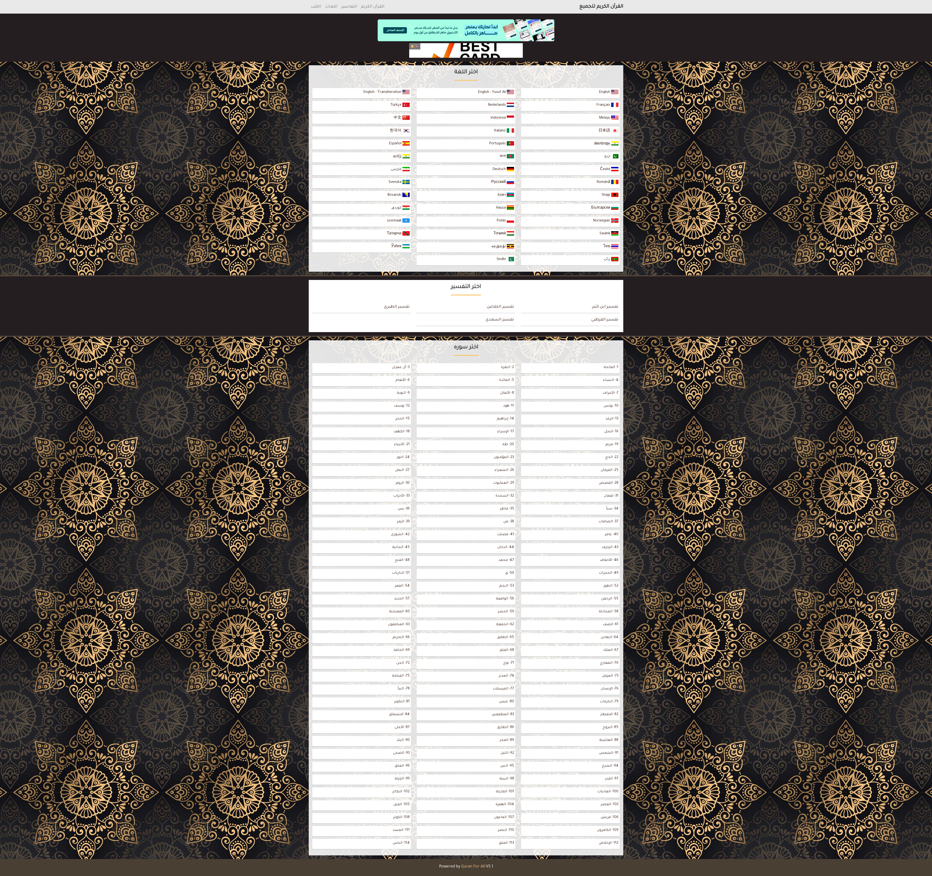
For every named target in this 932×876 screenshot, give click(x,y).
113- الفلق (506, 843)
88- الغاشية (608, 740)
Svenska (395, 182)
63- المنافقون (399, 625)
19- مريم (611, 445)
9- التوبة (403, 393)
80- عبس (506, 702)
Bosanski (394, 195)
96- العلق (402, 766)
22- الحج (611, 457)
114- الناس (401, 843)
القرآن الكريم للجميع (601, 6)
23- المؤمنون (504, 457)
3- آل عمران (401, 367)
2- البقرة (507, 367)
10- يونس (611, 406)
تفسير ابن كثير (605, 307)
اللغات (331, 7)
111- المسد (401, 830)
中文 (398, 118)
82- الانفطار (609, 715)
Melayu (605, 118)
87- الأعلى (402, 727)
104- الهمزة (505, 805)
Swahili (605, 234)
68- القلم (507, 650)
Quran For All (473, 867)
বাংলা (503, 157)
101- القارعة (505, 792)
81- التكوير (402, 702)
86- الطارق (505, 727)
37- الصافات (608, 522)
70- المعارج (609, 663)
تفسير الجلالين (500, 307)
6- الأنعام (402, 380)
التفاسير (349, 7)
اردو (607, 157)
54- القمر (402, 586)
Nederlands (497, 105)
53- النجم (506, 586)
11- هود (508, 406)
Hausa (501, 208)
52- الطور (610, 586)
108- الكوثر (401, 817)
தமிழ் (397, 157)
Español (395, 144)
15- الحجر (402, 419)
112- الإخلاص (608, 843)
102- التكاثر (401, 792)
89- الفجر (507, 740)
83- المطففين (503, 715)
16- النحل (611, 432)
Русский (499, 182)
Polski (502, 221)
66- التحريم (401, 637)
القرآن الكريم (372, 7)
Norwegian (602, 221)
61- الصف (610, 625)
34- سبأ (612, 509)
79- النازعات (609, 702)
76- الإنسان (609, 689)
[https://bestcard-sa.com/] (466, 50)
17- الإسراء (505, 432)
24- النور (403, 457)
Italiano (500, 131)
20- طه (508, 445)
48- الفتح (402, 560)
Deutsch (499, 170)
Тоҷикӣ (500, 234)
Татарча (394, 234)
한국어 (396, 131)
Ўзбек (396, 247)
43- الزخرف (610, 547)
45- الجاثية (401, 547)
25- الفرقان (609, 470)
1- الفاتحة (611, 367)
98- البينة (506, 779)
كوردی (396, 208)
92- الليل (507, 753)
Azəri (502, 195)
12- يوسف (402, 406)
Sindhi (502, 260)
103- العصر (609, 805)
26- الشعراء (504, 470)
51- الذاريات (401, 573)
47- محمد (506, 560)
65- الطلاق (505, 637)
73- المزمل (610, 676)
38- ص (508, 522)
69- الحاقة (402, 650)
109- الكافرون (607, 830)
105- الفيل (401, 805)
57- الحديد (402, 599)
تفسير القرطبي (604, 320)
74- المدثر (506, 676)
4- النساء (610, 380)
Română (604, 182)
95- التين (507, 766)
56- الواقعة (505, 599)
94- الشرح (610, 766)
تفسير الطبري (397, 307)
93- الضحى (401, 753)
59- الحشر (506, 612)
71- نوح (508, 663)
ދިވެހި (607, 260)
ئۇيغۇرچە (499, 247)
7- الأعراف (610, 393)
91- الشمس (608, 753)
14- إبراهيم (505, 419)
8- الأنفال (507, 393)
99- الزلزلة (402, 779)
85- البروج (610, 727)
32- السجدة (505, 496)
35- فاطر (507, 509)
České (605, 170)
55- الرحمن (609, 599)
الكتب (316, 7)
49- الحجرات (608, 573)
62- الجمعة (505, 625)
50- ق (509, 573)
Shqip (606, 195)
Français (603, 105)
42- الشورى (400, 535)
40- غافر (611, 535)
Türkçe (396, 105)
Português (498, 144)
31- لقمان (611, 496)
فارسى (396, 170)
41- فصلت (505, 535)
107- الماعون (504, 817)
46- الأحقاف (609, 560)
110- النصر (506, 830)
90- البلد (403, 740)
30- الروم (403, 483)
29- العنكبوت (503, 483)
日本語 (605, 131)
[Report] (412, 46)
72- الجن (403, 663)
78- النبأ (404, 689)
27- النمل (402, 470)
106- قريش (609, 817)
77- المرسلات (503, 689)
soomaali (394, 221)
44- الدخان (505, 547)
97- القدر (611, 779)
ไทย (607, 247)
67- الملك (610, 650)
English (605, 92)
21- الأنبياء (402, 445)
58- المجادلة (608, 612)
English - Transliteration (382, 92)
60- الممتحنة (399, 612)
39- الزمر (403, 522)
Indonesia (499, 118)
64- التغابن (609, 637)
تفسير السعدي (500, 320)
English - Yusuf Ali (492, 92)
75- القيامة (401, 676)
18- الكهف (401, 432)
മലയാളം (602, 144)
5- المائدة (506, 380)
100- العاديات (607, 792)
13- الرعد (612, 419)
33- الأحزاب (401, 496)
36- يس (404, 509)
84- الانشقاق (399, 715)
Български (601, 208)
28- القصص (608, 483)
